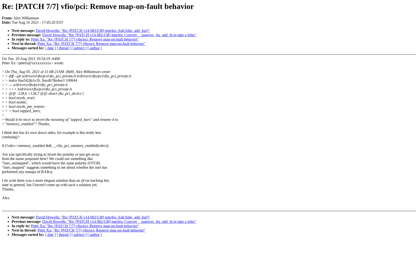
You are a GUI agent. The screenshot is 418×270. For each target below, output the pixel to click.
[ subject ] (79, 48)
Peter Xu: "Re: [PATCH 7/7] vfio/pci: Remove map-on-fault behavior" (85, 39)
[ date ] (50, 48)
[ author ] (95, 48)
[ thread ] (64, 48)
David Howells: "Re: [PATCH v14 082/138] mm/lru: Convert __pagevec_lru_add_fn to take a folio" (119, 35)
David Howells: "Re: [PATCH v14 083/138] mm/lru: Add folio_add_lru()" (93, 31)
